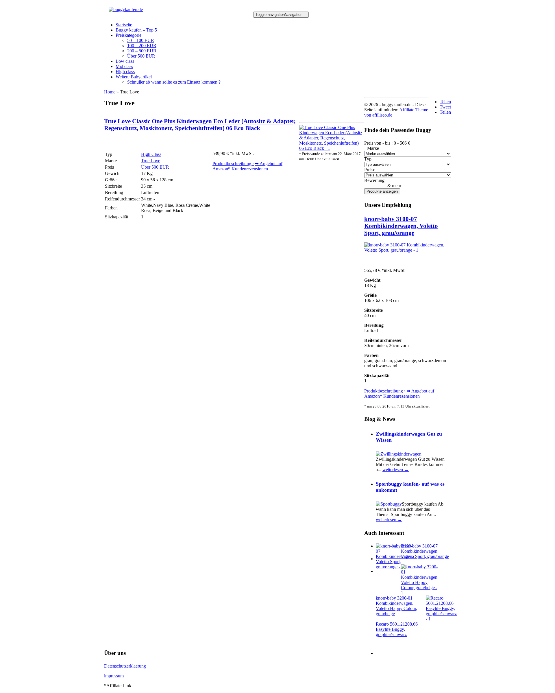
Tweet (445, 106)
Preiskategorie (129, 35)
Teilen (445, 101)
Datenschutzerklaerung (125, 665)
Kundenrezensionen (250, 168)
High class (125, 71)
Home (110, 91)
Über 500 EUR (141, 56)
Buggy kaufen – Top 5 (136, 29)
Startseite (124, 24)
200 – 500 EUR (141, 50)
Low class (125, 61)
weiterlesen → (395, 469)
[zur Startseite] (126, 9)
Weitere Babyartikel (134, 76)
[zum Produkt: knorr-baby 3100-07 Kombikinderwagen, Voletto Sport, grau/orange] (407, 250)
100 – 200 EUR (141, 45)
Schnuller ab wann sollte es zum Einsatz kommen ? (174, 82)
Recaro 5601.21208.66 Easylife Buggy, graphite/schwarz (397, 629)
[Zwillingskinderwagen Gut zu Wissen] (398, 453)
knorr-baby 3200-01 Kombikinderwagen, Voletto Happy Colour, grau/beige (396, 606)
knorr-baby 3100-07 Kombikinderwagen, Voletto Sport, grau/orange (401, 225)
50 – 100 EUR (140, 40)
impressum (114, 675)
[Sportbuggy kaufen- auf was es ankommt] (389, 504)
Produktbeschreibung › (233, 163)
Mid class (124, 66)
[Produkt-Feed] (379, 653)
